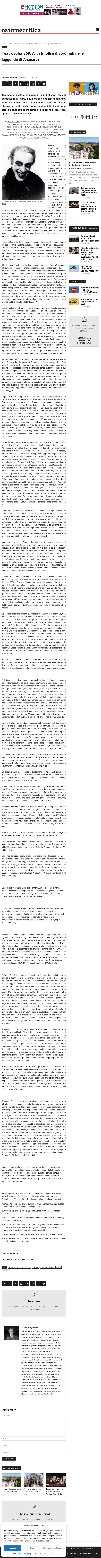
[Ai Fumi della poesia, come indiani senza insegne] (11, 1480)
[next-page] (74, 218)
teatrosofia (6, 1271)
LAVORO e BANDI (78, 281)
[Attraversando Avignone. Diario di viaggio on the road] (34, 1480)
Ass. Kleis (89, 1549)
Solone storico (14, 519)
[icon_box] (33, 1303)
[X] (9, 83)
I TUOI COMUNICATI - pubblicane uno (84, 229)
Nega (31, 1548)
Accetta (12, 1548)
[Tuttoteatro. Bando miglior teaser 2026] (74, 301)
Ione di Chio (30, 276)
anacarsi (12, 1267)
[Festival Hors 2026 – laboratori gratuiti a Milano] (74, 289)
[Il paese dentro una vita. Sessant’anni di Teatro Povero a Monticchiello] (56, 1480)
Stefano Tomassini (75, 168)
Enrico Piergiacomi (10, 77)
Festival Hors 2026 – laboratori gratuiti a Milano (90, 290)
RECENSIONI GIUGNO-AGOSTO (83, 104)
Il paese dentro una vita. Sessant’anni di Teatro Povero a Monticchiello (54, 1491)
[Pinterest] (15, 83)
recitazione (50, 1267)
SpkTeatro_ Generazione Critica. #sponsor (89, 268)
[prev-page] (70, 218)
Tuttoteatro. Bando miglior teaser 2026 (90, 301)
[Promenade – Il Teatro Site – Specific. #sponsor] (74, 238)
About (72, 1549)
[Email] (32, 83)
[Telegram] (43, 83)
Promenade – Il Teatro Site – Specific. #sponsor (90, 238)
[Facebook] (4, 83)
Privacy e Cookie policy (22, 1553)
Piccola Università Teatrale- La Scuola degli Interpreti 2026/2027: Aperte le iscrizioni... (90, 253)
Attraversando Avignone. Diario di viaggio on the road (33, 1491)
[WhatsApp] (21, 83)
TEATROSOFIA (13, 121)
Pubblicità (80, 1549)
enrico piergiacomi (23, 1267)
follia (42, 1267)
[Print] (38, 83)
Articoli (10, 44)
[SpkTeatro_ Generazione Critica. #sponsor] (74, 268)
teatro (58, 1267)
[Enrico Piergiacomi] (11, 1362)
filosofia (35, 1267)
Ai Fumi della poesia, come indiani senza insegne (82, 163)
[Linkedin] (26, 83)
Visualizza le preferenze (52, 1548)
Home (4, 44)
